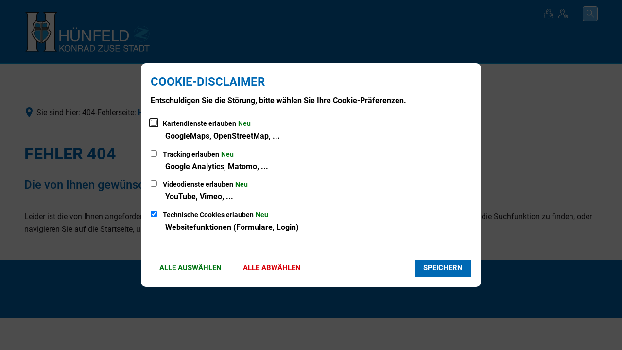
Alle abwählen (272, 267)
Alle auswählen (190, 267)
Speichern (443, 267)
